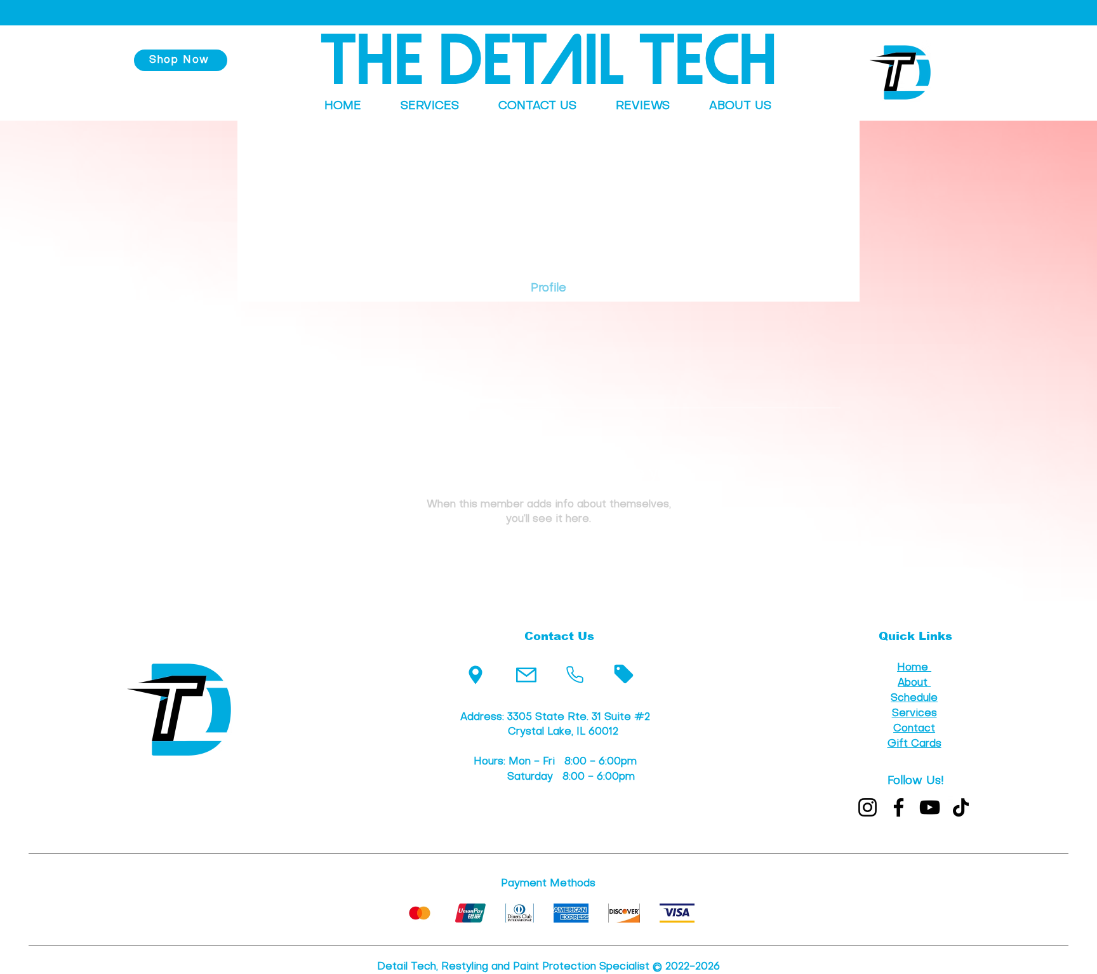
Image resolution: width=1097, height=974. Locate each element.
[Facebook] (898, 807)
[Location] (475, 674)
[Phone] (575, 674)
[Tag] (624, 674)
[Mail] (526, 674)
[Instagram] (867, 807)
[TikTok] (960, 807)
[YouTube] (929, 807)
